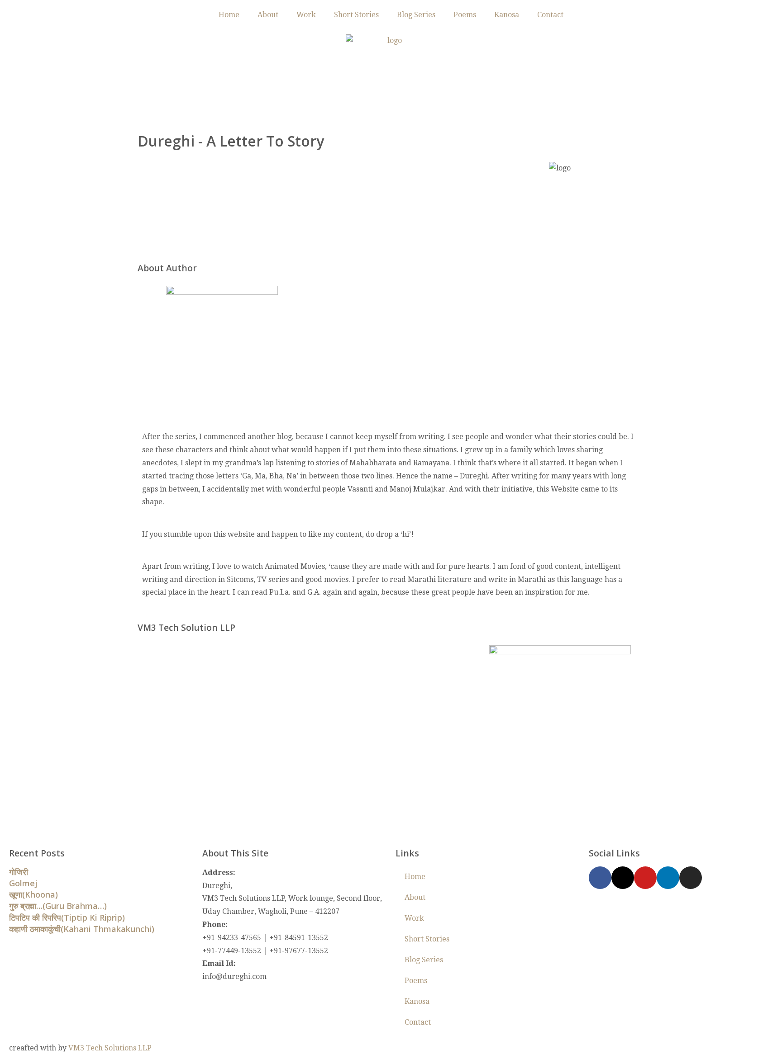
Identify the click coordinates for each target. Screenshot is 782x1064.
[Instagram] (690, 877)
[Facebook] (600, 877)
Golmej (23, 883)
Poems (464, 14)
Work (306, 14)
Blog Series (416, 14)
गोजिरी (18, 871)
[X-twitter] (622, 877)
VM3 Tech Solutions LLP (110, 1048)
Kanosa (506, 14)
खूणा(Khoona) (33, 894)
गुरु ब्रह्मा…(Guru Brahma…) (58, 905)
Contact (550, 14)
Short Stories (356, 14)
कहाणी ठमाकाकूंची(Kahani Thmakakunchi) (81, 928)
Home (229, 14)
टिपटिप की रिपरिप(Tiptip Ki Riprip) (67, 917)
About (267, 14)
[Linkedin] (668, 877)
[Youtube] (645, 877)
